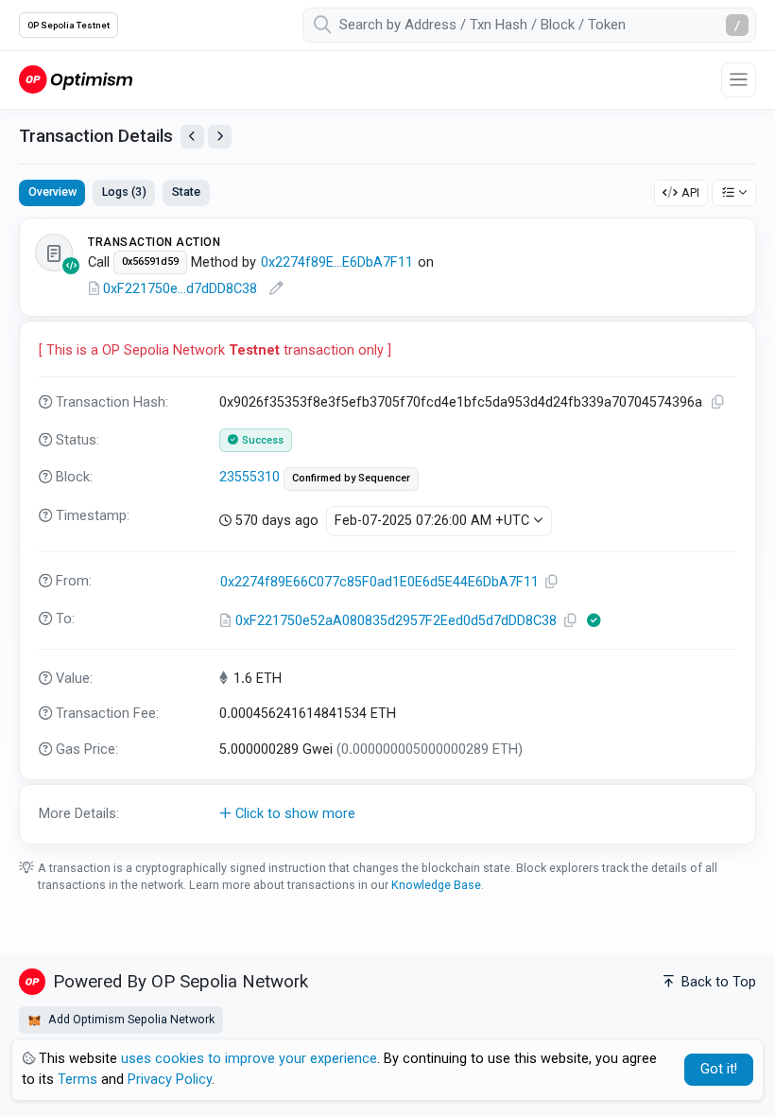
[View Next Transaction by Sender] (220, 136)
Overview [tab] (52, 191)
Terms (77, 1080)
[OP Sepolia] (75, 79)
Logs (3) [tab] (124, 191)
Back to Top (717, 982)
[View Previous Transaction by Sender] (192, 136)
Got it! (718, 1069)
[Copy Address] (551, 582)
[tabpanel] (387, 531)
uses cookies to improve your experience (249, 1059)
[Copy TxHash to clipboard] (718, 402)
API (690, 192)
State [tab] (186, 191)
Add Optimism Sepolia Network (130, 1019)
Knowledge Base (436, 885)
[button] (387, 814)
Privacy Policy (170, 1080)
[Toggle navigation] (738, 79)
